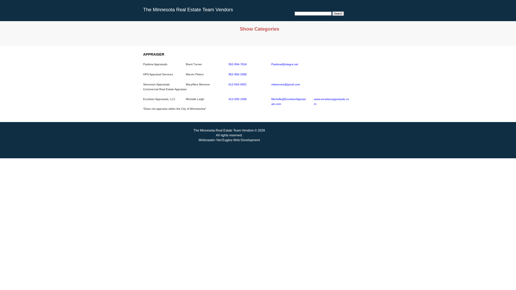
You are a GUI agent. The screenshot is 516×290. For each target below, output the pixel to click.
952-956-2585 (238, 74)
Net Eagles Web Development (238, 140)
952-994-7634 (238, 64)
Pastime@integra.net (284, 64)
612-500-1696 (238, 99)
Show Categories (259, 29)
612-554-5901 (238, 84)
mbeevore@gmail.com (285, 84)
